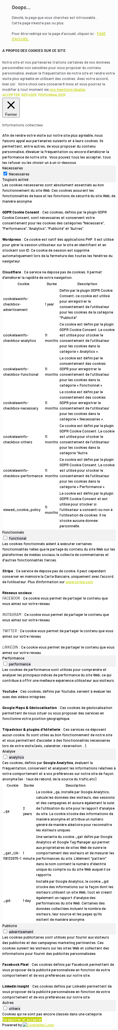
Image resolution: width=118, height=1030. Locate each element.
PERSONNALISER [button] (52, 95)
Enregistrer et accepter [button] (22, 1019)
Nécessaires (19, 174)
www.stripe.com (79, 581)
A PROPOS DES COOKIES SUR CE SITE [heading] (34, 50)
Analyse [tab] (8, 751)
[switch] (5, 538)
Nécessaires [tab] (12, 168)
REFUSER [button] (29, 95)
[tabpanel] (59, 356)
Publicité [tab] (9, 925)
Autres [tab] (8, 1002)
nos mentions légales (67, 89)
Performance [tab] (13, 658)
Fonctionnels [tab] (13, 532)
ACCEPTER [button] (11, 95)
